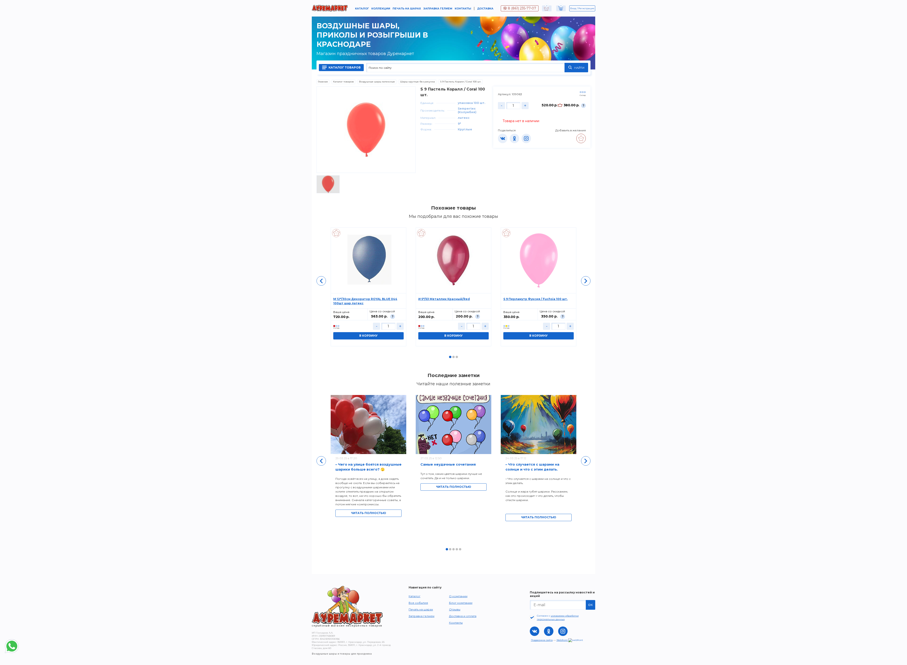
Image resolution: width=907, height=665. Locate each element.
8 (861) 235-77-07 (522, 8)
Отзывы (454, 609)
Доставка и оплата (462, 616)
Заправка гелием (437, 8)
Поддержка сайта (542, 640)
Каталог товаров (344, 67)
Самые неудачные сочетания (448, 464)
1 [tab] (450, 357)
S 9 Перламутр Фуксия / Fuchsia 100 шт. (535, 299)
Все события (418, 603)
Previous (321, 281)
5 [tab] (460, 549)
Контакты (463, 8)
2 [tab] (453, 357)
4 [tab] (457, 549)
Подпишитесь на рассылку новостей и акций (562, 594)
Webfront (562, 640)
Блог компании (460, 603)
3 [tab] (457, 357)
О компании (458, 596)
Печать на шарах (407, 8)
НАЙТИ (579, 67)
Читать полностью (368, 513)
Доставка (485, 8)
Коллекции (380, 8)
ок (590, 604)
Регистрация (586, 8)
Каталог (362, 8)
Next (585, 281)
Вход (573, 8)
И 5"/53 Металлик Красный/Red (444, 299)
